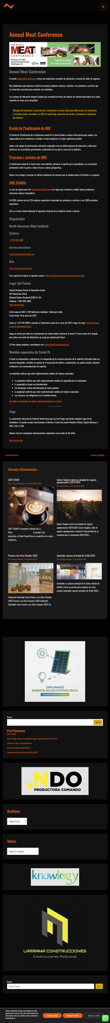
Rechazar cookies (73, 1015)
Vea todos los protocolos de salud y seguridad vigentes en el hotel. (35, 401)
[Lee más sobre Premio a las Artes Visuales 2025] (30, 577)
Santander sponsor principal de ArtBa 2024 (76, 555)
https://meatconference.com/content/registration (64, 275)
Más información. (16, 440)
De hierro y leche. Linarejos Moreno (19, 743)
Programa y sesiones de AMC (28, 157)
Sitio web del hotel (16, 304)
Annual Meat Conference (26, 78)
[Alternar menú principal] (103, 7)
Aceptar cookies (52, 1015)
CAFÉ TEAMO (13, 479)
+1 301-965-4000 (16, 240)
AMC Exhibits (17, 182)
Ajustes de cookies (94, 1015)
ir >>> (98, 722)
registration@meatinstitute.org (21, 254)
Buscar (9, 717)
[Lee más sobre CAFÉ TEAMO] (30, 505)
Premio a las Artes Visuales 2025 (22, 555)
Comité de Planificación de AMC (30, 128)
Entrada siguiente (99, 455)
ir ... (99, 986)
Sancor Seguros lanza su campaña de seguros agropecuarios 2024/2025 (76, 481)
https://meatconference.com (20, 268)
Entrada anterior (11, 455)
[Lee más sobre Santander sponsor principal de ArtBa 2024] (79, 570)
